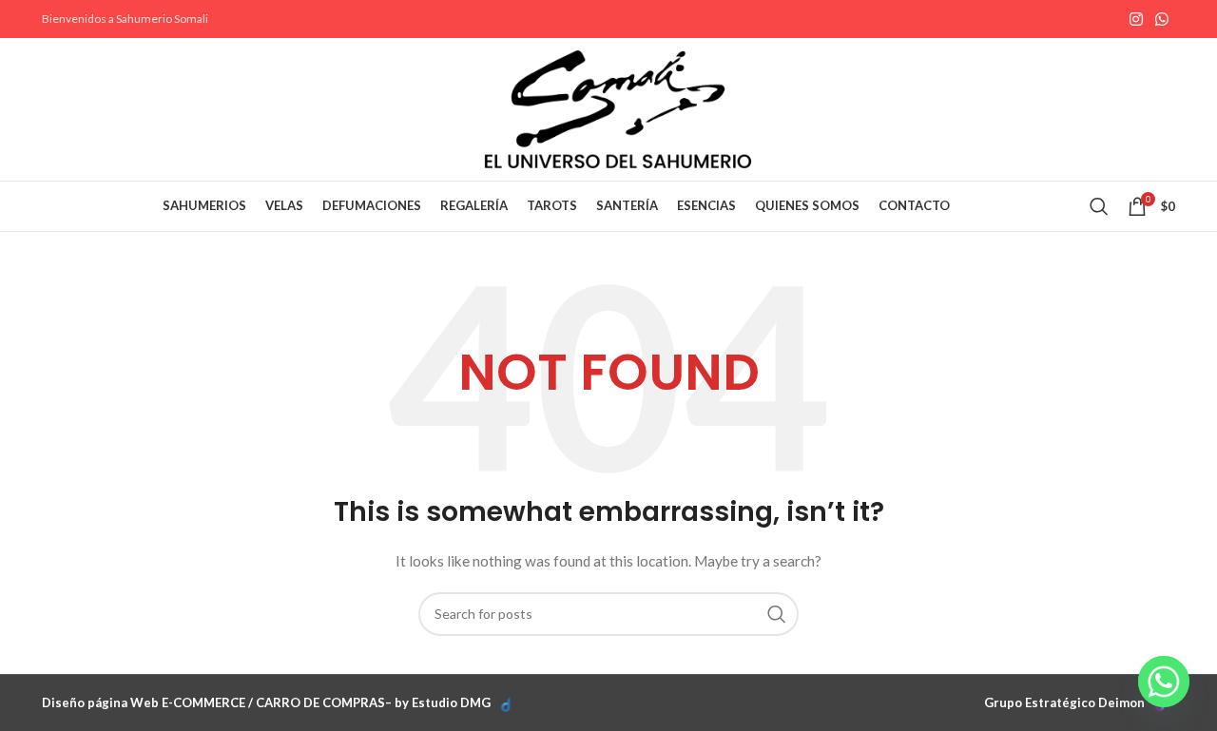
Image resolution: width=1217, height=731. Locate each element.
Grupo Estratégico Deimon (1064, 702)
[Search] (1099, 206)
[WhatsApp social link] (1162, 19)
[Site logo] (618, 108)
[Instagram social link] (1136, 19)
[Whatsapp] (1163, 681)
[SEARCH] (777, 614)
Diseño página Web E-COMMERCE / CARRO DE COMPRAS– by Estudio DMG (266, 702)
